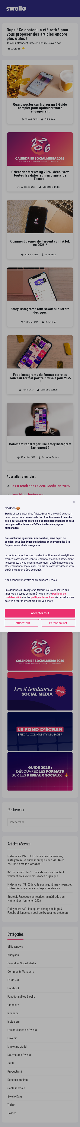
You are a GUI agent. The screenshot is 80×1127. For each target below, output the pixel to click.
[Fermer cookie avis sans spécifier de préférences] (73, 502)
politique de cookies (42, 597)
